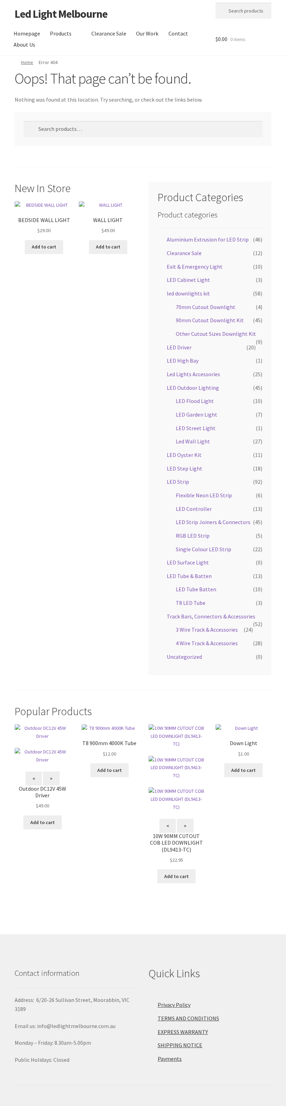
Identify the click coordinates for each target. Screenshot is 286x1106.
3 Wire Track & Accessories (207, 629)
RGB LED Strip (193, 535)
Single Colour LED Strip (203, 549)
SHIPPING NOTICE (180, 1045)
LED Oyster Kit (184, 454)
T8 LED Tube (190, 602)
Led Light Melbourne (61, 14)
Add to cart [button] (44, 247)
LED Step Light (184, 468)
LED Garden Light (196, 414)
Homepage (27, 33)
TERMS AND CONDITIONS (188, 1018)
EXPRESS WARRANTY (183, 1031)
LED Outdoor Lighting (193, 387)
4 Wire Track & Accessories (207, 643)
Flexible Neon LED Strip (204, 495)
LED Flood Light (195, 400)
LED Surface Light (188, 562)
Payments (170, 1058)
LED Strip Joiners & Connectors (213, 522)
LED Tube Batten (196, 589)
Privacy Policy (174, 1004)
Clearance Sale (108, 33)
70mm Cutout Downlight (205, 306)
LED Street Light (196, 428)
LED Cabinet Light (188, 279)
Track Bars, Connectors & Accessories (211, 616)
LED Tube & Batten (189, 575)
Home (27, 62)
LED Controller (194, 508)
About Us (24, 44)
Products (61, 33)
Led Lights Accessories (193, 374)
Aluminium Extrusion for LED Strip (208, 239)
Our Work (147, 33)
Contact (178, 33)
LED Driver (179, 347)
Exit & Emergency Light (195, 266)
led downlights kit (188, 293)
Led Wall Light (193, 441)
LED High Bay (182, 360)
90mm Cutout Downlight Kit (210, 320)
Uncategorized (184, 656)
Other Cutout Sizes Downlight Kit (216, 333)
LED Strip (178, 481)
